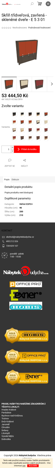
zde (23, 466)
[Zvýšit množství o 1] (12, 147)
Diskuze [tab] (15, 179)
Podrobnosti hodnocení (39, 27)
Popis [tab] (6, 179)
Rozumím (33, 466)
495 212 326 (12, 241)
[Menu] (48, 4)
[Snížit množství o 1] (12, 151)
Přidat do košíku (29, 149)
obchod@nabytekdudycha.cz (20, 237)
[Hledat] (32, 4)
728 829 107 (12, 246)
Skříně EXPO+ (26, 204)
